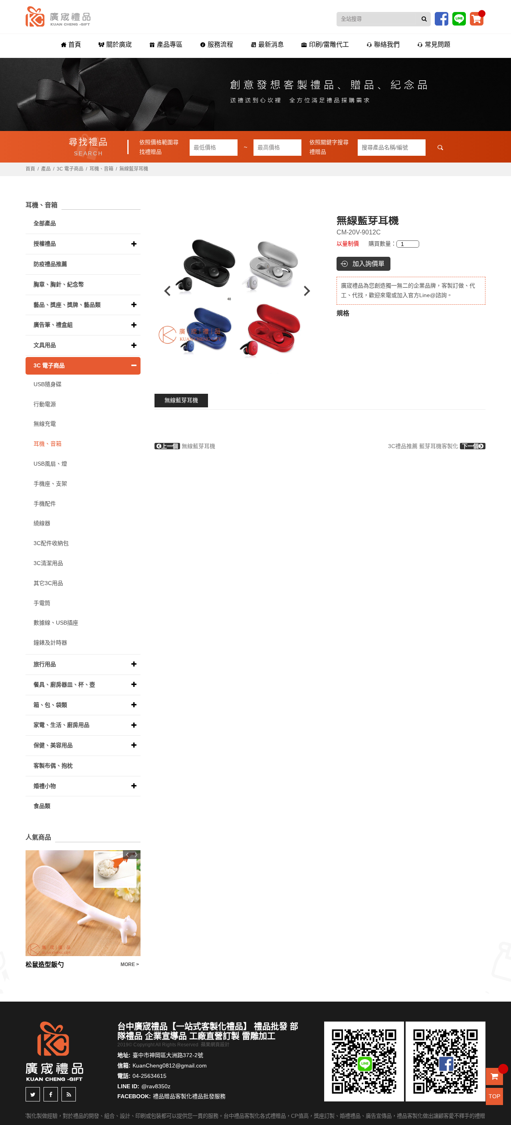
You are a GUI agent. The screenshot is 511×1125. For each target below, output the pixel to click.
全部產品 (45, 223)
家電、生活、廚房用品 (61, 725)
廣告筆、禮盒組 (53, 324)
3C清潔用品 (48, 563)
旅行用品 (45, 664)
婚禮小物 (45, 786)
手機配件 (45, 503)
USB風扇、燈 (50, 463)
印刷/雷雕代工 (329, 44)
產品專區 (169, 44)
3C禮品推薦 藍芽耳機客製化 (433, 446)
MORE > (130, 964)
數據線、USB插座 (56, 622)
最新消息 (271, 44)
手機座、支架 (50, 483)
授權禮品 (45, 243)
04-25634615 (149, 1076)
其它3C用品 (48, 583)
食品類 (42, 806)
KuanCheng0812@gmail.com (170, 1065)
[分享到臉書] (51, 1094)
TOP (494, 1096)
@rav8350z (155, 1086)
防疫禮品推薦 (50, 264)
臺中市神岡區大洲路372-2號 (168, 1055)
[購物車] (476, 18)
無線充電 (45, 424)
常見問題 (437, 44)
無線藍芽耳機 (181, 400)
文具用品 (45, 345)
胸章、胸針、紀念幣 (59, 284)
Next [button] (311, 291)
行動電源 (45, 404)
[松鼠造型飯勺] (83, 903)
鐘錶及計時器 (50, 642)
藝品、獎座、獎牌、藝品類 (67, 305)
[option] (237, 291)
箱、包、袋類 (50, 705)
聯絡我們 (387, 44)
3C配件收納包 (51, 543)
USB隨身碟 (47, 384)
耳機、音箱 (101, 169)
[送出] (424, 19)
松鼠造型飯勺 (45, 964)
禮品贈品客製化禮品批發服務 (189, 1096)
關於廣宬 (119, 44)
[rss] (68, 1094)
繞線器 (42, 523)
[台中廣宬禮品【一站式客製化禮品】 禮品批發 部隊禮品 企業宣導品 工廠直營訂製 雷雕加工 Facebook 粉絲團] (441, 18)
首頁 (74, 44)
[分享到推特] (33, 1094)
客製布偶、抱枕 (53, 765)
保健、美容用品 (53, 745)
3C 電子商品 (70, 169)
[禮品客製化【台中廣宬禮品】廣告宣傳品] (255, 94)
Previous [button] (163, 291)
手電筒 (42, 603)
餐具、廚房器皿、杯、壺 (64, 684)
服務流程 (220, 44)
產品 (46, 169)
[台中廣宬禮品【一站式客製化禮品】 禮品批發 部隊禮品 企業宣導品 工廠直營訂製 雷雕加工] (58, 16)
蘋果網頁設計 (215, 1045)
